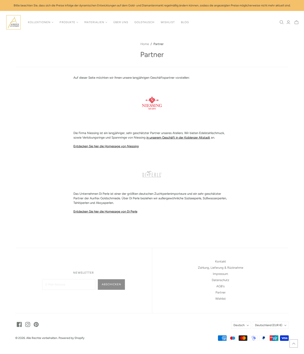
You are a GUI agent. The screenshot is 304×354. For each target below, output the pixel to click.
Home (144, 44)
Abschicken (111, 284)
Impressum (220, 274)
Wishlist (168, 22)
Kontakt (220, 261)
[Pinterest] (36, 324)
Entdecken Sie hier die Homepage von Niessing (106, 146)
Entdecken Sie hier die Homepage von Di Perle (105, 211)
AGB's (220, 286)
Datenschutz (220, 280)
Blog (185, 22)
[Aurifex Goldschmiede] (13, 22)
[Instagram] (27, 324)
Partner (220, 292)
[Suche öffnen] (282, 22)
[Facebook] (19, 324)
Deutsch (239, 325)
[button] (294, 343)
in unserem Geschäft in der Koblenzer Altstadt (178, 137)
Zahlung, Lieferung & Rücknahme (220, 268)
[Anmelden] (288, 22)
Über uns (120, 22)
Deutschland (268, 325)
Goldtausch (144, 22)
